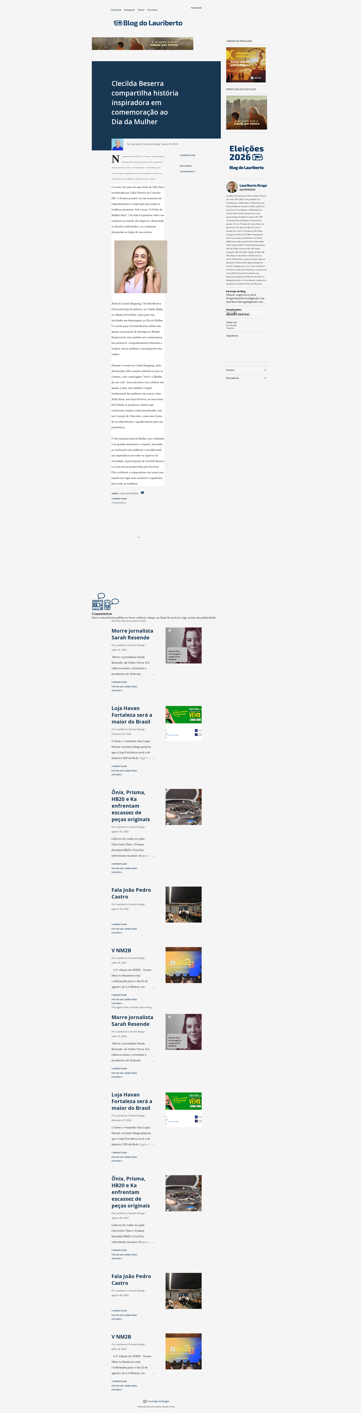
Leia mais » (117, 690)
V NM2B (121, 950)
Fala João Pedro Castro (131, 893)
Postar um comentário (124, 686)
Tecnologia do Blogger (158, 1401)
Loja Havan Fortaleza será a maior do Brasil (132, 715)
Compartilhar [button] (187, 155)
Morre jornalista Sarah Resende (132, 634)
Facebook (116, 10)
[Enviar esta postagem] (142, 493)
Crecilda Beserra (187, 171)
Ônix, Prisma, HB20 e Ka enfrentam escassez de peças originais (131, 806)
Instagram (129, 10)
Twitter (141, 10)
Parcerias (152, 10)
